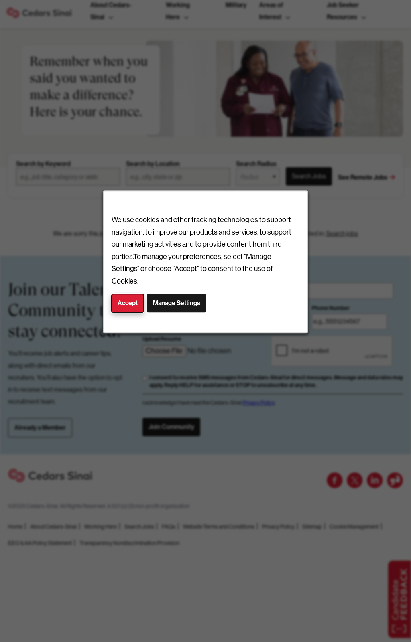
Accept (128, 303)
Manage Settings (176, 303)
